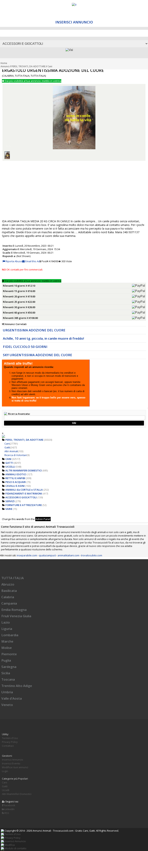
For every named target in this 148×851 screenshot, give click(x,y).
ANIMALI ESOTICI (15, 474)
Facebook (9, 805)
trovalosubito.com (91, 555)
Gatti (7, 447)
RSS (6, 813)
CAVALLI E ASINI (15, 486)
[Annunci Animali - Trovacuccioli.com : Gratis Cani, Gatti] (74, 4)
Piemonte (9, 654)
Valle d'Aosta (11, 698)
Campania (9, 603)
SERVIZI (10, 501)
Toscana (8, 679)
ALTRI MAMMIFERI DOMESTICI (23, 470)
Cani (50, 66)
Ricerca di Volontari (15, 455)
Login (5, 771)
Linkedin (9, 809)
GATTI (9, 462)
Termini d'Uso (10, 738)
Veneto (7, 705)
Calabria (7, 597)
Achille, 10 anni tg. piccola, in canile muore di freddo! (43, 338)
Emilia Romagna (14, 609)
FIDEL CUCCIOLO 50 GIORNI (25, 346)
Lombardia (9, 635)
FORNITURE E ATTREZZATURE (23, 505)
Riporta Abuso (13, 261)
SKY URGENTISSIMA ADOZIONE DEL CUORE (37, 355)
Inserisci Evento (11, 763)
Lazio (5, 622)
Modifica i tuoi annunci (15, 767)
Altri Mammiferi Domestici (16, 794)
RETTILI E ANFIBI (15, 478)
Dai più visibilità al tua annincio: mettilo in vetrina (32, 81)
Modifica (9, 845)
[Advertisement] (74, 190)
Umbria (7, 692)
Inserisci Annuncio (74, 22)
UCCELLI (10, 466)
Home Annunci (5, 64)
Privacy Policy (10, 742)
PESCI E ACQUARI (15, 482)
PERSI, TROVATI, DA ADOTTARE (28, 66)
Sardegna (8, 666)
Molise (6, 647)
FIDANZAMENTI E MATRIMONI (23, 493)
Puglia (6, 660)
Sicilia (5, 673)
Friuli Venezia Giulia (16, 616)
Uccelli (5, 790)
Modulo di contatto (15, 848)
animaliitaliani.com (68, 555)
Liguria (6, 628)
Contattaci (8, 745)
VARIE (8, 509)
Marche (7, 641)
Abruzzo (7, 584)
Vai (74, 423)
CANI (8, 459)
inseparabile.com (27, 555)
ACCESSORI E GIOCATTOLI (21, 497)
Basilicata (9, 590)
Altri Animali (11, 451)
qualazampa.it (47, 555)
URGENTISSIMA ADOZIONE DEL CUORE (34, 330)
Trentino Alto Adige (16, 685)
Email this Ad (32, 261)
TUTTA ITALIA (12, 578)
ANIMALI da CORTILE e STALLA (24, 489)
